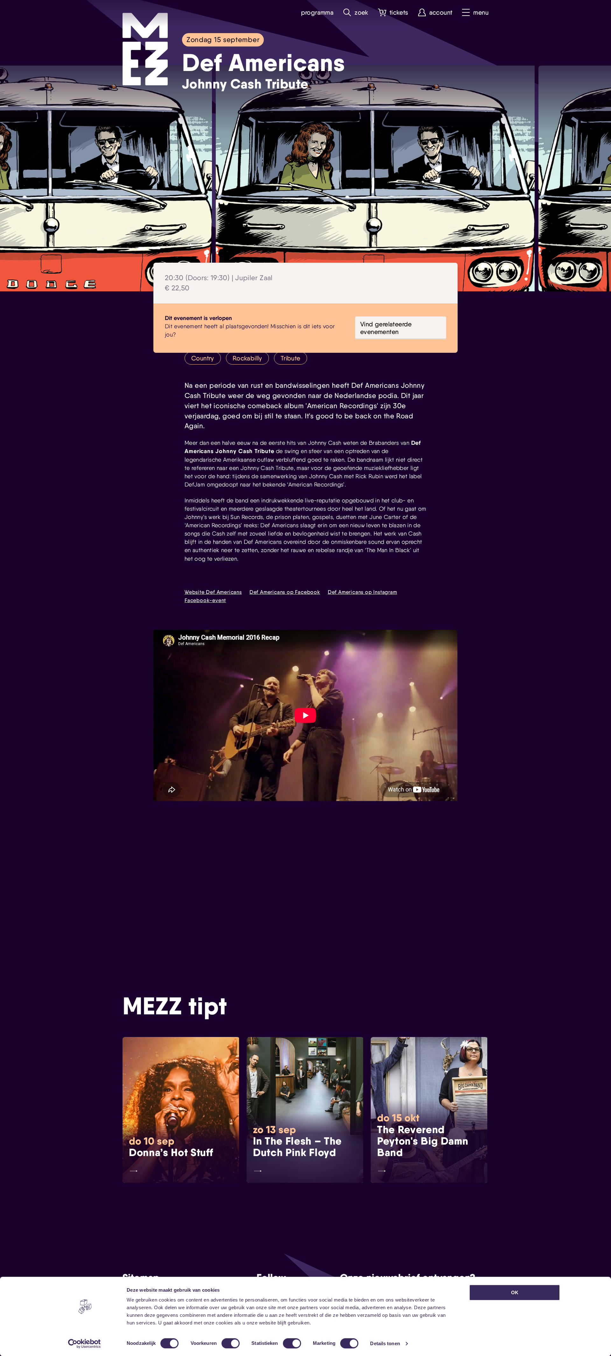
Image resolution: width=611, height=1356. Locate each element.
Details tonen (385, 1343)
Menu (480, 12)
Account (441, 12)
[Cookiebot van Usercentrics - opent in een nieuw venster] (84, 1343)
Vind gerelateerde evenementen (386, 328)
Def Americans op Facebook (284, 592)
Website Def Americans (213, 592)
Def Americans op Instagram (362, 592)
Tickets (399, 12)
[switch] (230, 1343)
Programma (317, 12)
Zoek (362, 12)
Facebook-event (205, 600)
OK (514, 1292)
